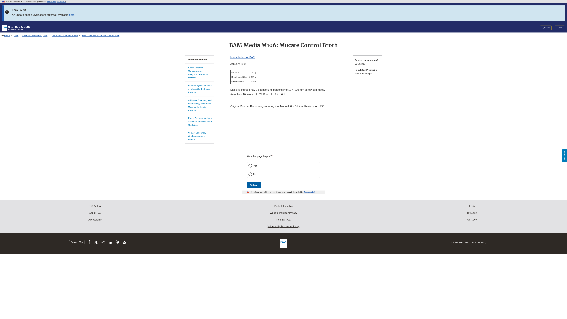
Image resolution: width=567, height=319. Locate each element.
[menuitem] (367, 63)
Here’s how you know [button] (56, 2)
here (71, 14)
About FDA (95, 213)
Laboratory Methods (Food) (65, 35)
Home (7, 35)
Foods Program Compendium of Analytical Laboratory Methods (198, 72)
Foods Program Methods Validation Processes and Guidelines (200, 121)
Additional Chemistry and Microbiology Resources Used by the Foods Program (200, 105)
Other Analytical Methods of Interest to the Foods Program (200, 88)
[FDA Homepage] (16, 28)
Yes (255, 165)
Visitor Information (283, 206)
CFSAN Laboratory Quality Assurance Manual (197, 136)
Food (16, 35)
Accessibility (95, 219)
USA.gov (472, 219)
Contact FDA (77, 242)
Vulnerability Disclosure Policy (283, 226)
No (254, 174)
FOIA (472, 206)
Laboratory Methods (197, 59)
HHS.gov (472, 213)
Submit (254, 185)
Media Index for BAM (242, 57)
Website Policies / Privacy (283, 213)
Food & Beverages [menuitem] (363, 73)
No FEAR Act (283, 219)
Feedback (564, 155)
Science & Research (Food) (35, 35)
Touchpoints (309, 192)
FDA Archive (95, 206)
